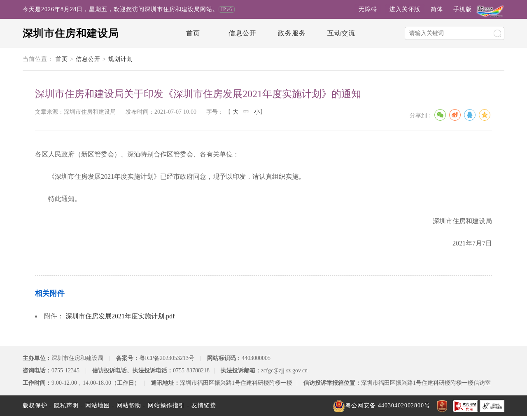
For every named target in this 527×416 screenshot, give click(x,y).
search (497, 33)
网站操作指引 (166, 405)
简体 (437, 9)
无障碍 (368, 9)
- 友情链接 (201, 405)
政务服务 (292, 33)
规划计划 (120, 59)
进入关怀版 (404, 9)
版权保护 (35, 405)
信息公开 (243, 33)
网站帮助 (129, 405)
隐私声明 (66, 405)
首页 (193, 33)
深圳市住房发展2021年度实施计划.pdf (120, 316)
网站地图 (97, 405)
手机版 (462, 9)
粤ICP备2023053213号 (166, 358)
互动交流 (341, 33)
